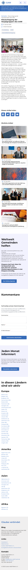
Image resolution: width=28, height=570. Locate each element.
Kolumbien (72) (5, 460)
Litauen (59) (4, 416)
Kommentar (4, 315)
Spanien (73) (4, 437)
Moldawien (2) (5, 418)
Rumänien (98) (5, 426)
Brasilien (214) (5, 456)
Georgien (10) (4, 405)
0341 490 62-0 (9, 560)
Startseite (4, 16)
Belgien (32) (4, 396)
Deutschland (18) (5, 400)
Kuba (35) (3, 462)
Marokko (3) (4, 509)
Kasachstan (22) (5, 488)
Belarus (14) (4, 394)
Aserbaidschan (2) (6, 483)
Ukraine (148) (4, 441)
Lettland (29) (4, 415)
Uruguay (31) (4, 467)
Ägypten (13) (4, 507)
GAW (8, 2)
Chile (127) (4, 458)
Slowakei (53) (4, 433)
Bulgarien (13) (5, 398)
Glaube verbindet (10, 522)
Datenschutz (4, 544)
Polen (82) (4, 422)
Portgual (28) (4, 424)
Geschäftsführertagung (8, 32)
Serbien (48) (4, 431)
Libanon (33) (4, 492)
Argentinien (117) (5, 452)
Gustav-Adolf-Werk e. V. (7, 545)
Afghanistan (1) (5, 479)
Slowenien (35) (5, 435)
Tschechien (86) (5, 439)
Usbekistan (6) (5, 497)
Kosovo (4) (4, 411)
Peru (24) (3, 465)
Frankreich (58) (5, 404)
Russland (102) (5, 428)
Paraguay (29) (5, 463)
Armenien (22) (5, 481)
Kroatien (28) (4, 413)
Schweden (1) (5, 429)
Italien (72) (4, 409)
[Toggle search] (25, 2)
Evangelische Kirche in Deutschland (11, 547)
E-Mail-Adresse (5, 330)
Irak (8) (3, 486)
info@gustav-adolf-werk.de (12, 559)
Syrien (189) (4, 496)
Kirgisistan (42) (5, 490)
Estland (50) (4, 402)
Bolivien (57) (4, 454)
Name (3, 324)
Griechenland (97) (6, 407)
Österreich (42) (5, 420)
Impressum (4, 542)
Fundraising (5, 30)
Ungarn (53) (4, 442)
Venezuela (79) (5, 469)
